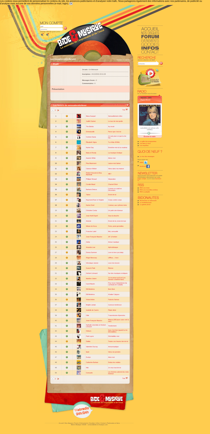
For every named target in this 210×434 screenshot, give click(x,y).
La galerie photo (145, 204)
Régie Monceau (91, 258)
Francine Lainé (91, 231)
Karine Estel (90, 205)
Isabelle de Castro (92, 310)
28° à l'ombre (112, 237)
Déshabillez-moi (113, 336)
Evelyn (88, 357)
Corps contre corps (115, 200)
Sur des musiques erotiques (118, 273)
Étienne (110, 268)
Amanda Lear (90, 247)
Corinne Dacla (91, 137)
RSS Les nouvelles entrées (149, 190)
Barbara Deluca (91, 189)
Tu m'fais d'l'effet (114, 142)
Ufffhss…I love (113, 258)
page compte (142, 178)
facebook (143, 166)
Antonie (88, 221)
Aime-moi (111, 357)
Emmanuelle (90, 131)
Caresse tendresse (115, 305)
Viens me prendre (114, 352)
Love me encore (113, 263)
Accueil (61, 423)
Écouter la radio (150, 136)
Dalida (88, 341)
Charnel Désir (113, 184)
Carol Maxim (90, 284)
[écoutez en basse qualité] (42, 36)
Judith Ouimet (91, 121)
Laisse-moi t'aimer (114, 163)
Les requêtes (144, 145)
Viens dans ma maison (116, 168)
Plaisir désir (112, 310)
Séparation (112, 179)
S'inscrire (43, 31)
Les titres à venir (145, 143)
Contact (103, 423)
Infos (97, 423)
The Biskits (90, 126)
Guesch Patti (90, 268)
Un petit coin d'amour (115, 210)
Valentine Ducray (92, 346)
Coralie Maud (90, 184)
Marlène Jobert (91, 278)
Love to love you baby (115, 252)
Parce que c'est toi (114, 131)
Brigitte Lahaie (91, 305)
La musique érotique (115, 153)
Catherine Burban (92, 362)
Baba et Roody (91, 153)
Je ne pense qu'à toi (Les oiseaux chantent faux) (117, 278)
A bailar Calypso (113, 294)
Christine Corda (91, 210)
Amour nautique (113, 242)
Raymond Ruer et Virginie (95, 200)
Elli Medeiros (90, 289)
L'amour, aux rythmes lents (117, 205)
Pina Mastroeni (91, 163)
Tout (124, 110)
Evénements (84, 423)
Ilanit (87, 352)
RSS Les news (144, 188)
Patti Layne (90, 336)
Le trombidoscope (146, 202)
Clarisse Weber (91, 168)
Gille (87, 315)
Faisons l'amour (113, 299)
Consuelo (89, 373)
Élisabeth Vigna (91, 142)
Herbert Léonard (91, 273)
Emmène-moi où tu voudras (117, 147)
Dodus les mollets (114, 362)
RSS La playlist (145, 192)
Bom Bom (111, 289)
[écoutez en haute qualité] (47, 36)
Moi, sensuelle (113, 231)
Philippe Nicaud (91, 179)
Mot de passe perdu (53, 31)
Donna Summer (91, 252)
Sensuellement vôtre (115, 116)
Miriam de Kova (91, 226)
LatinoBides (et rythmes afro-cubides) (149, 128)
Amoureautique (113, 346)
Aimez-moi (111, 158)
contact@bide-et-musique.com (98, 424)
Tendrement (112, 326)
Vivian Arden (90, 299)
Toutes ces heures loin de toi (118, 341)
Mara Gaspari (91, 116)
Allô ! (109, 174)
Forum (76, 423)
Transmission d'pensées (116, 315)
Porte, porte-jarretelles (116, 226)
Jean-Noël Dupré (92, 216)
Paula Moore (145, 100)
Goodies (92, 423)
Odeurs (88, 331)
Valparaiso (143, 98)
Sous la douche (113, 216)
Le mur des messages (147, 156)
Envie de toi (112, 194)
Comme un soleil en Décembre (115, 189)
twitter (142, 162)
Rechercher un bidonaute (148, 200)
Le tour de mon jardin (115, 121)
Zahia (88, 242)
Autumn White (91, 158)
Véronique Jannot (92, 263)
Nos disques (69, 423)
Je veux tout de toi (114, 367)
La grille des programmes (148, 141)
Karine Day (90, 147)
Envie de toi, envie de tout (117, 221)
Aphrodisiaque (113, 247)
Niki (87, 367)
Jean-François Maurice (94, 237)
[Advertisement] (101, 12)
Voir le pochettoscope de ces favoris (113, 104)
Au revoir (111, 126)
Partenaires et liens (113, 423)
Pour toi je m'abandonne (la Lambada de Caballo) (117, 284)
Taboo (88, 194)
